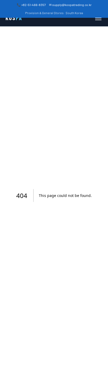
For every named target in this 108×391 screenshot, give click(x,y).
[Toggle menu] (98, 18)
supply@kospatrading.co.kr (71, 5)
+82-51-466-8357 (33, 5)
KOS (14, 17)
